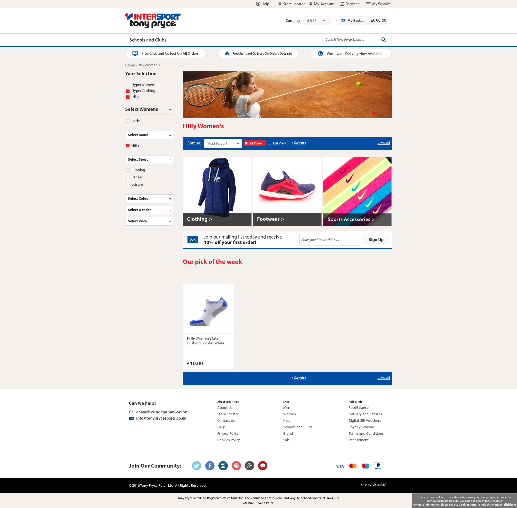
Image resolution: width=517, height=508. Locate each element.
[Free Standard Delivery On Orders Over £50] (258, 54)
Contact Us (226, 420)
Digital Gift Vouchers (365, 420)
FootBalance (359, 407)
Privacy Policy (228, 433)
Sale (286, 439)
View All (384, 142)
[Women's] (183, 40)
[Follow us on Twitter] (196, 465)
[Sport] (135, 40)
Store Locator (228, 414)
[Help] (262, 4)
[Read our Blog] (262, 465)
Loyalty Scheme (361, 426)
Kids (286, 420)
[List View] (278, 143)
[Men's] (157, 40)
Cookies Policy (228, 439)
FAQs (221, 426)
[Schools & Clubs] (244, 40)
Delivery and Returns (365, 414)
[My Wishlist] (378, 4)
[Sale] (305, 40)
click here (510, 504)
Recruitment (359, 439)
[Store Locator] (291, 4)
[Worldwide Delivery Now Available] (347, 54)
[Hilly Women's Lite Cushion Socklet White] (208, 309)
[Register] (349, 4)
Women (289, 414)
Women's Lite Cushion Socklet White (206, 340)
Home (130, 65)
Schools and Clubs (297, 426)
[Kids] (208, 40)
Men (286, 407)
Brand (288, 433)
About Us (224, 407)
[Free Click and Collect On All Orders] (169, 54)
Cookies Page (467, 504)
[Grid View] (255, 143)
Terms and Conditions (366, 433)
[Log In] (322, 4)
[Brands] (281, 40)
